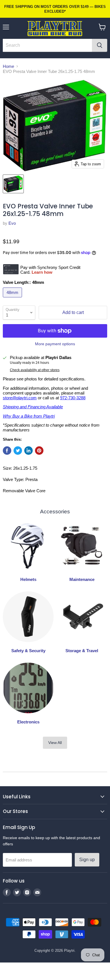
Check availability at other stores (35, 370)
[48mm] (13, 298)
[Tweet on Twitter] (18, 450)
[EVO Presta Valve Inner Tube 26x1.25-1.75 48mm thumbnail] (13, 184)
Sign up (87, 859)
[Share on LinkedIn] (28, 450)
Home (8, 66)
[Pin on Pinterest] (39, 450)
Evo (12, 223)
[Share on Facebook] (7, 450)
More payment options (55, 344)
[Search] (99, 45)
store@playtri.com (20, 397)
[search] (47, 45)
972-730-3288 (72, 397)
